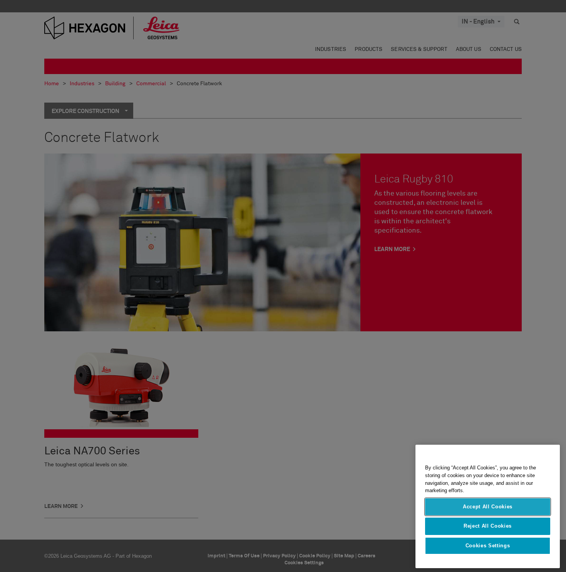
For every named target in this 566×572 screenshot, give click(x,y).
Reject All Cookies (488, 526)
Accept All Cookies (487, 507)
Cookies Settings (488, 545)
